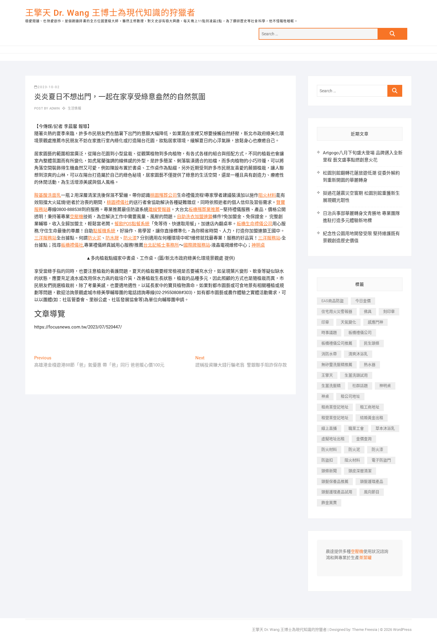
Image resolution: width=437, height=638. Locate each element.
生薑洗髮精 (331, 385)
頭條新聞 (329, 471)
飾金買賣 (329, 502)
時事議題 (329, 332)
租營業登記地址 (334, 417)
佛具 (368, 311)
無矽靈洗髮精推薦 (336, 364)
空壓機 (76, 216)
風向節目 (371, 492)
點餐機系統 (104, 231)
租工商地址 (369, 407)
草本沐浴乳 (385, 428)
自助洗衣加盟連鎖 (195, 216)
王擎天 (327, 375)
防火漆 (130, 238)
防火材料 (329, 449)
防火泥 (94, 238)
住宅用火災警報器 (336, 311)
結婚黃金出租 (371, 417)
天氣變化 (348, 322)
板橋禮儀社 (72, 245)
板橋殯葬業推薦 (204, 209)
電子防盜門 (381, 460)
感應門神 (375, 322)
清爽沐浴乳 (358, 354)
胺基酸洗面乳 (47, 195)
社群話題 (360, 385)
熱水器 (369, 364)
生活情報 (74, 108)
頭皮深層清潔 (360, 471)
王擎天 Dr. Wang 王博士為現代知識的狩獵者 (110, 13)
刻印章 (389, 311)
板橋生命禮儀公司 (254, 223)
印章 (325, 322)
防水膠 (112, 238)
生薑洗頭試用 (356, 375)
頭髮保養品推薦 (334, 481)
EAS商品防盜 (332, 301)
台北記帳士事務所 (161, 245)
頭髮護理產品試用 (336, 492)
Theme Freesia (364, 629)
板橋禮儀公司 (360, 332)
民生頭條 (371, 343)
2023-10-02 (49, 87)
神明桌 (258, 245)
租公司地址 (350, 396)
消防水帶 (329, 354)
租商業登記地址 (334, 407)
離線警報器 (159, 209)
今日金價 (363, 301)
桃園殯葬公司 (163, 195)
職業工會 (356, 428)
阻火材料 (267, 195)
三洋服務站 (45, 238)
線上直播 (329, 428)
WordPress (402, 629)
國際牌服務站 (196, 245)
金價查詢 (364, 439)
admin (54, 108)
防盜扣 (327, 460)
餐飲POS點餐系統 (132, 223)
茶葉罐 (365, 558)
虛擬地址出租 (333, 439)
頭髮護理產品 (371, 481)
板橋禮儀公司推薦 (336, 343)
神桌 (325, 396)
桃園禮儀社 (118, 202)
